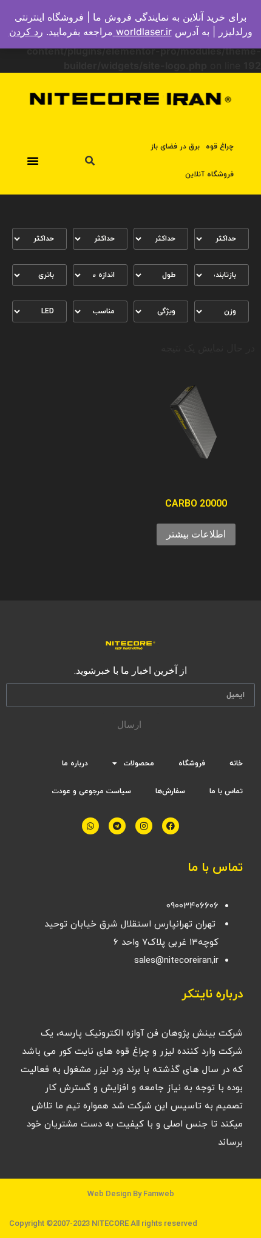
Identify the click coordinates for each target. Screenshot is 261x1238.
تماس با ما (226, 791)
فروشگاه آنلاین (209, 174)
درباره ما (75, 763)
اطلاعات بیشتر (196, 534)
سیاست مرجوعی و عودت (91, 791)
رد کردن (26, 31)
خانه (236, 763)
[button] (33, 160)
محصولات (138, 763)
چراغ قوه (220, 146)
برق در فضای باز (175, 146)
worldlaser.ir (142, 31)
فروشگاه (191, 763)
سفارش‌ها (170, 791)
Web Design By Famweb (130, 1193)
